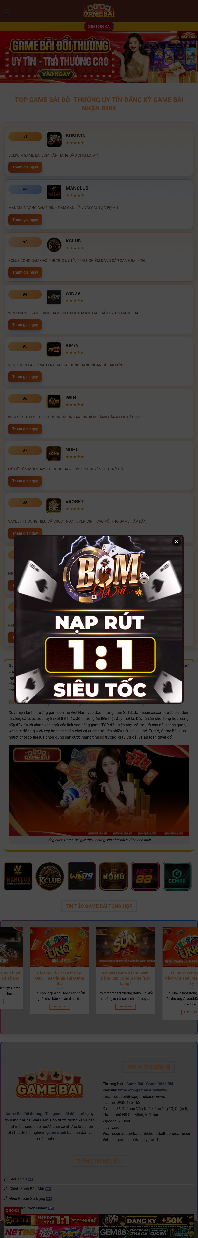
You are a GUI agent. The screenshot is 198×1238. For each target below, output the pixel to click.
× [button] (176, 541)
